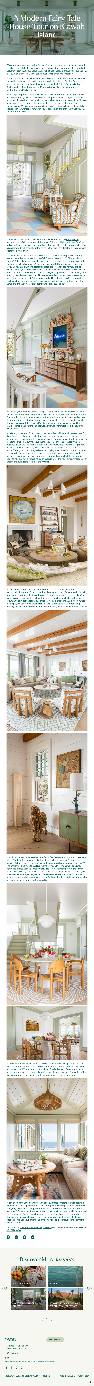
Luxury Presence (42, 1375)
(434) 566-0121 (12, 1352)
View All (47, 1318)
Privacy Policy (82, 1375)
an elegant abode (52, 68)
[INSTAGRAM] (11, 1368)
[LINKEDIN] (16, 1368)
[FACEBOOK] (6, 1368)
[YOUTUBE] (21, 1368)
